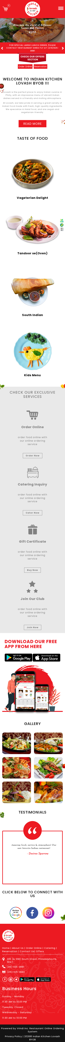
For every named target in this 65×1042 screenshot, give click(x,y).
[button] (6, 46)
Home (6, 945)
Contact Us (27, 948)
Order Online (34, 945)
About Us (18, 945)
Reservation (9, 948)
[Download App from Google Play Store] (18, 655)
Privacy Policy (14, 1033)
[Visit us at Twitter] (16, 976)
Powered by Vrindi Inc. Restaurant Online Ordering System (32, 1027)
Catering (49, 945)
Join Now (32, 624)
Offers (40, 948)
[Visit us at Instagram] (11, 976)
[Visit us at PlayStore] (27, 976)
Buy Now (32, 567)
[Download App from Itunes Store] (46, 655)
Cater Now (32, 510)
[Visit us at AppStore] (43, 976)
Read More (32, 121)
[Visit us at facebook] (4, 976)
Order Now (32, 452)
